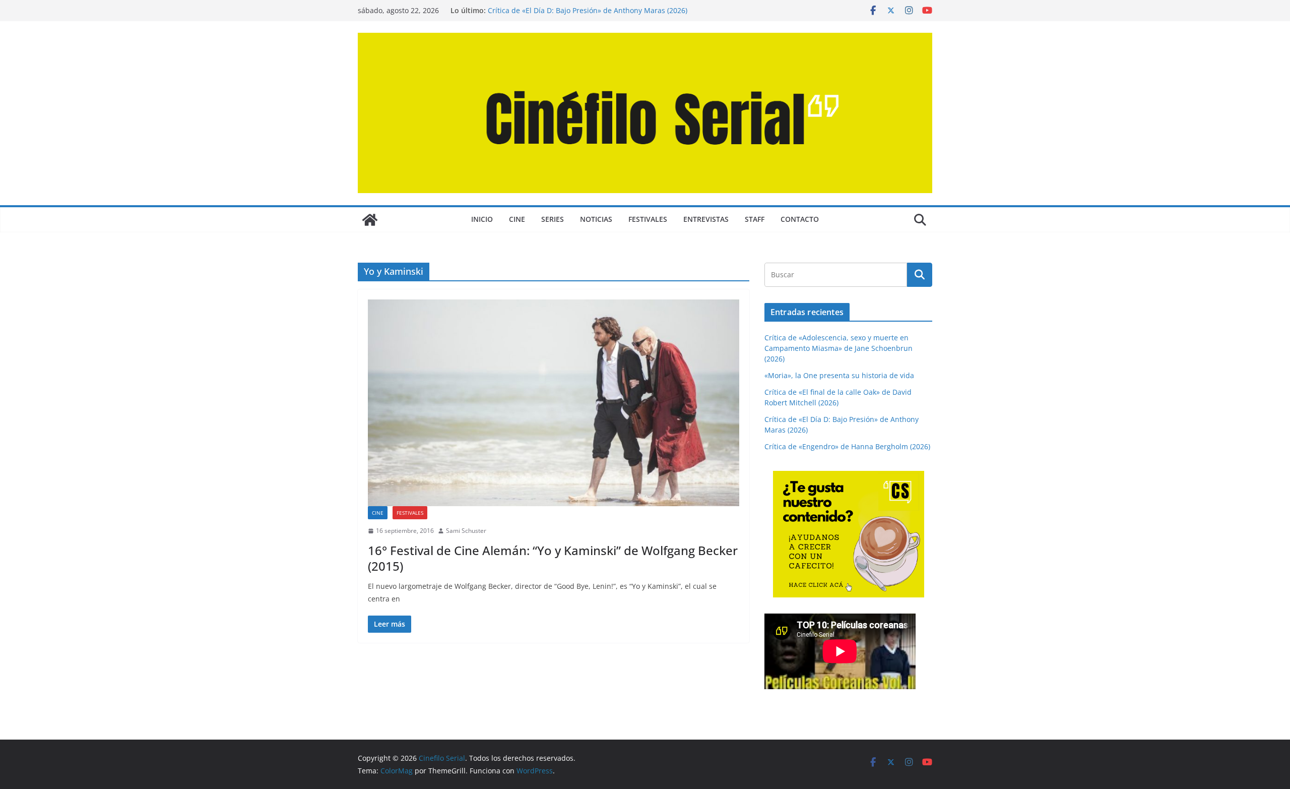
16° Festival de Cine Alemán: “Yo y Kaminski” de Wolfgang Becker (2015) (553, 558)
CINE (517, 219)
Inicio (482, 219)
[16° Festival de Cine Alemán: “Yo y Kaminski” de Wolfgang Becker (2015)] (553, 402)
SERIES (552, 219)
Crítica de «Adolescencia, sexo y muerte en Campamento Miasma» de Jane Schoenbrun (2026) (838, 348)
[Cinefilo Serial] (370, 220)
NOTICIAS (596, 219)
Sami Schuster (466, 530)
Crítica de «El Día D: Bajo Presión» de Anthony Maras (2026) (587, 10)
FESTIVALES (647, 219)
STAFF (754, 219)
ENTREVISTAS (706, 219)
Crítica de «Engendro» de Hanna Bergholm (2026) (847, 446)
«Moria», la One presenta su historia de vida (839, 375)
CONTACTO (800, 219)
